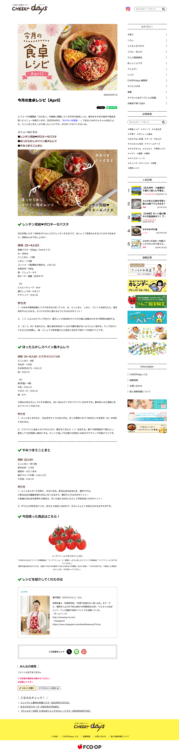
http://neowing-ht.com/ (64, 617)
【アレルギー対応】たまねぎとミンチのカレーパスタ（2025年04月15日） (55, 711)
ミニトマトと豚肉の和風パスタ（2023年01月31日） (45, 702)
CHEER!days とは (138, 374)
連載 (130, 92)
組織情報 (134, 380)
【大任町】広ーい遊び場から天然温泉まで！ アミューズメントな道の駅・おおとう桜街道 (154, 215)
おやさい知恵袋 (70, 120)
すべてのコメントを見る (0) (49, 688)
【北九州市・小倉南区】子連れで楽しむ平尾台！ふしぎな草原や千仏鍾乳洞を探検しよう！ (154, 189)
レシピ (145, 233)
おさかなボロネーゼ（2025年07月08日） (40, 707)
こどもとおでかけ (149, 194)
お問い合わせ (136, 386)
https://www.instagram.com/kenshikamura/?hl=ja (77, 624)
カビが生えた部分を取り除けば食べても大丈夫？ (154, 202)
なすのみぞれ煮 (150, 229)
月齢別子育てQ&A (136, 103)
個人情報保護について (140, 392)
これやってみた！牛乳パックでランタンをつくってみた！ (154, 242)
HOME (55, 736)
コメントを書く (27, 688)
